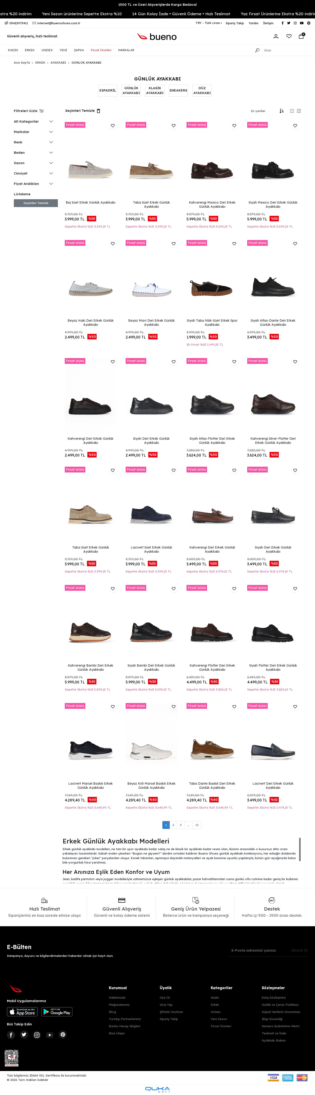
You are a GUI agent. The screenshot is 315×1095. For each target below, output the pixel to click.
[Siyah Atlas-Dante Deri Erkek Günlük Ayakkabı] (273, 279)
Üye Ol (165, 997)
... (188, 825)
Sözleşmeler (273, 987)
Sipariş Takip (235, 23)
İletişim (268, 23)
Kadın (215, 997)
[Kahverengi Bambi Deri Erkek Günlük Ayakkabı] (90, 623)
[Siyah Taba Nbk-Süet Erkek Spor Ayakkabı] (212, 279)
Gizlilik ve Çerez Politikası (280, 1004)
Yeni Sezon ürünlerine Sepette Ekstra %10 (64, 13)
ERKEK (30, 50)
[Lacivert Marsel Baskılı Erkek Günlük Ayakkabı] (90, 741)
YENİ (63, 50)
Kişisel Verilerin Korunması (281, 1012)
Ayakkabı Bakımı (274, 1040)
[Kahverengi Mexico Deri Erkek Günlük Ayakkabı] (212, 160)
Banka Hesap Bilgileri (124, 1026)
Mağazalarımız (119, 1004)
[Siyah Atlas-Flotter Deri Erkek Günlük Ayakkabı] (212, 397)
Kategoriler (221, 987)
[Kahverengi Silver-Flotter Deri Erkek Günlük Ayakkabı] (273, 397)
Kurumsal (118, 987)
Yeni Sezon (219, 1019)
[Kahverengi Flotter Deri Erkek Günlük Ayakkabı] (212, 623)
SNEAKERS (178, 90)
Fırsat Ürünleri (101, 50)
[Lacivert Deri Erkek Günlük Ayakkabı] (273, 741)
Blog (112, 1012)
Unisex (215, 1012)
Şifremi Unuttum (171, 1012)
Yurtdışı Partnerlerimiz (125, 1019)
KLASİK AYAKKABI (154, 90)
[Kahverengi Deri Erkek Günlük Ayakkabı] (90, 397)
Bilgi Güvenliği (272, 1019)
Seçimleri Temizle (36, 203)
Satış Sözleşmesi (274, 997)
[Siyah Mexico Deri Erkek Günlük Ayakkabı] (273, 160)
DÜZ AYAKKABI (202, 90)
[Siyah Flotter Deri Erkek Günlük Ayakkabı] (273, 623)
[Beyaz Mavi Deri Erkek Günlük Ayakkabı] (151, 279)
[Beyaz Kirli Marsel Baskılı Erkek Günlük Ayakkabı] (151, 741)
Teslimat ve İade (274, 1033)
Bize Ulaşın (117, 1033)
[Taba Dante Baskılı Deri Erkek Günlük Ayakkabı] (212, 741)
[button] (301, 36)
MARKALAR (126, 50)
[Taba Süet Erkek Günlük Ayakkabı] (151, 160)
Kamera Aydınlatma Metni (280, 1026)
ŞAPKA (79, 50)
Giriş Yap (166, 1004)
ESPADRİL (107, 90)
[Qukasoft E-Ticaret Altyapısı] (157, 1090)
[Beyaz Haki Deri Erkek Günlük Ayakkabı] (90, 279)
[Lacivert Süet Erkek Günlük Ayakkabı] (151, 505)
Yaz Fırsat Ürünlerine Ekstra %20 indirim (261, 13)
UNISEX (47, 50)
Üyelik (166, 987)
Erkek (215, 1004)
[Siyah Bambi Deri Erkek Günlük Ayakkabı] (151, 623)
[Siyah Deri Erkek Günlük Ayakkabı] (151, 397)
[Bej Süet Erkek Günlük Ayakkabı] (90, 160)
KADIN (13, 50)
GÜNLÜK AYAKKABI (131, 90)
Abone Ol (299, 950)
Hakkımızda (117, 997)
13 (197, 825)
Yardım (254, 23)
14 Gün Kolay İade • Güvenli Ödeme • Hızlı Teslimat (163, 13)
